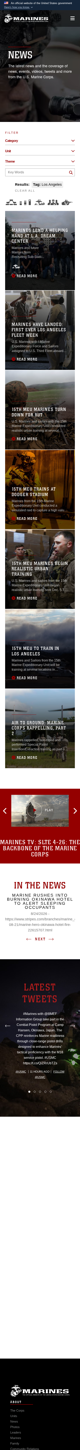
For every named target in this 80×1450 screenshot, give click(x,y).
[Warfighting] (67, 202)
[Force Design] (11, 202)
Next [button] (40, 939)
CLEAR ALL (25, 190)
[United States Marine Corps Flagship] (26, 18)
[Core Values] (39, 202)
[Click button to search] (71, 172)
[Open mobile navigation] (72, 18)
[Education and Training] (25, 202)
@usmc (21, 1071)
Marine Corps (40, 1390)
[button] (19, 7)
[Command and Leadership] (53, 202)
